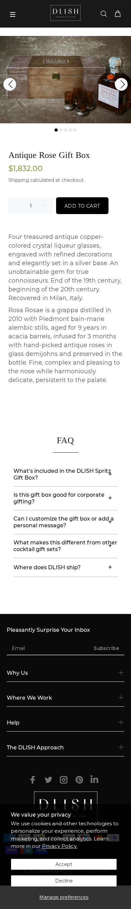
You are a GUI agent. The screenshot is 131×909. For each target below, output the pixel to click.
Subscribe (106, 648)
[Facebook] (33, 780)
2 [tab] (60, 130)
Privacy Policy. (59, 846)
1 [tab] (56, 130)
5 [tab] (75, 130)
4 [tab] (70, 130)
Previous (9, 84)
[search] (104, 14)
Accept (63, 864)
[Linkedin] (94, 781)
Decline (64, 881)
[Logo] (65, 13)
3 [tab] (65, 130)
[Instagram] (64, 780)
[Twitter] (48, 780)
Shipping (18, 180)
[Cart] (119, 14)
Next (121, 84)
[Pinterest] (79, 780)
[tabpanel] (65, 79)
